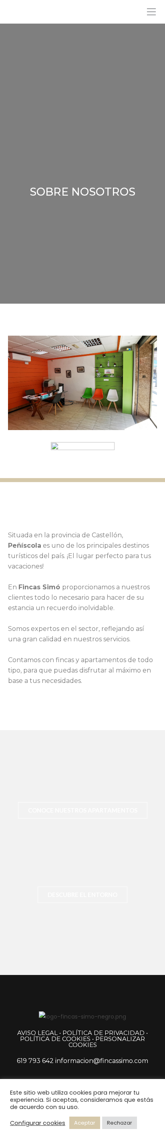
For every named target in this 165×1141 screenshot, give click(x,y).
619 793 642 (35, 1061)
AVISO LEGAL (37, 1033)
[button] (151, 11)
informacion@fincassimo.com (101, 1061)
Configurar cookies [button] (37, 1123)
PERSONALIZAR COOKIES (106, 1042)
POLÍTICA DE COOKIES (55, 1039)
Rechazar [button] (119, 1123)
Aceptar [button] (84, 1123)
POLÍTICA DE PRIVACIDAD (103, 1033)
